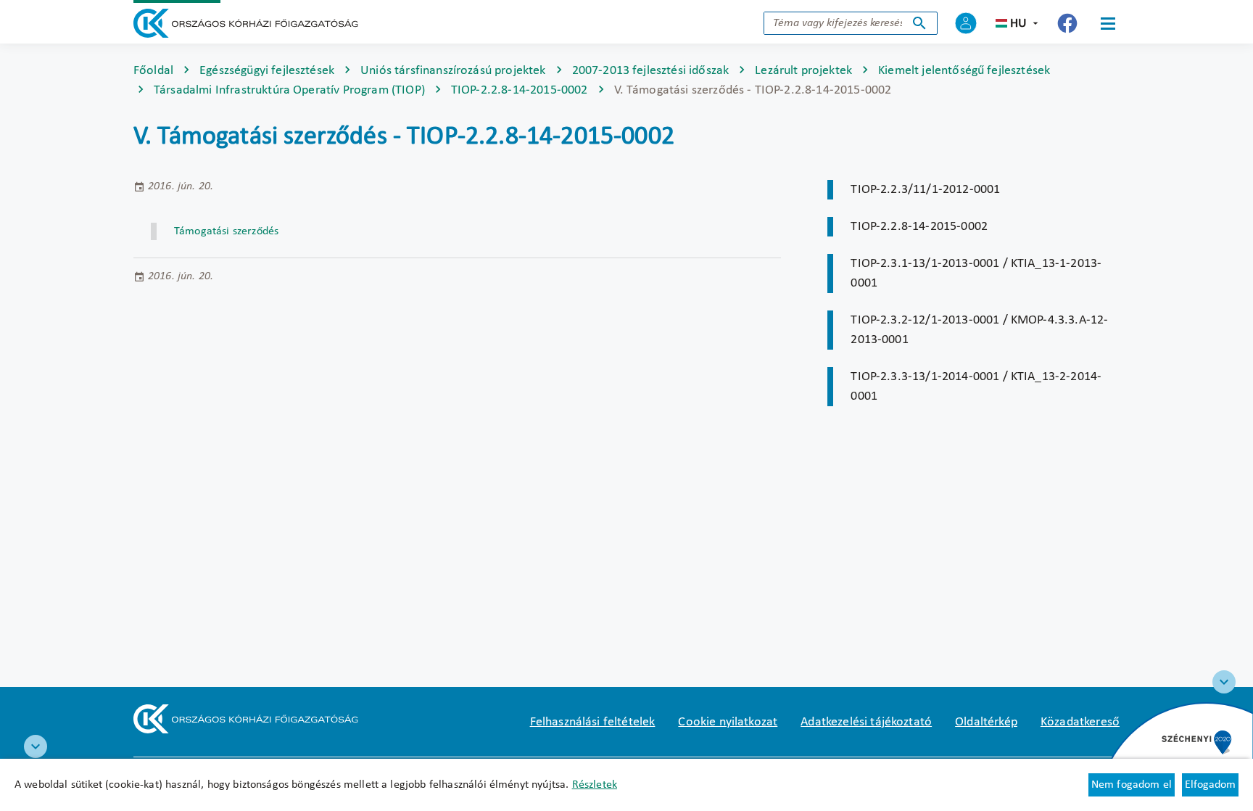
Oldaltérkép (986, 722)
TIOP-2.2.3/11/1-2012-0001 (925, 190)
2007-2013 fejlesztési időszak (650, 71)
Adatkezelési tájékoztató (866, 722)
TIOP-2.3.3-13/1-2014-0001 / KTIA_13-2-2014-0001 (976, 386)
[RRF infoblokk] (35, 746)
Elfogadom (1210, 785)
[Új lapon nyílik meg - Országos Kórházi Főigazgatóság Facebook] (1067, 23)
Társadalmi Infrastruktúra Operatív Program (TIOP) (289, 90)
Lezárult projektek (803, 71)
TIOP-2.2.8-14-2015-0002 (519, 90)
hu (1018, 23)
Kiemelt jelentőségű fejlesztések (964, 71)
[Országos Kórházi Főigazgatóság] (245, 23)
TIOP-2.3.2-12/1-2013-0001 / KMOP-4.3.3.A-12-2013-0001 (979, 330)
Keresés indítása (919, 23)
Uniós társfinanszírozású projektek (452, 71)
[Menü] (1108, 23)
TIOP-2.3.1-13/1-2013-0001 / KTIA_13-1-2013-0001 (976, 273)
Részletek (594, 785)
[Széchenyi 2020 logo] (1224, 681)
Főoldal (153, 71)
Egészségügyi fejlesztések (266, 71)
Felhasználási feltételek (593, 722)
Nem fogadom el (1131, 785)
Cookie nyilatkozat (727, 722)
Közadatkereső (1080, 722)
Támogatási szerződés (226, 231)
